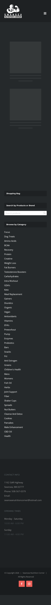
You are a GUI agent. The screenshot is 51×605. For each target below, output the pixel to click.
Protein (7, 254)
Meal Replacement (13, 294)
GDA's (7, 285)
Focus (7, 232)
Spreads (8, 405)
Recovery (8, 249)
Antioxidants (10, 316)
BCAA (6, 245)
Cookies (8, 418)
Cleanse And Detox (13, 413)
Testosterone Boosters (15, 271)
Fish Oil (8, 382)
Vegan (7, 311)
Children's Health (12, 369)
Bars (6, 347)
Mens (6, 374)
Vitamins (8, 320)
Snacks (7, 351)
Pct (5, 356)
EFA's (6, 325)
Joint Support (10, 391)
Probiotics (9, 342)
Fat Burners (10, 267)
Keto (6, 289)
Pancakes (8, 422)
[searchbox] (25, 213)
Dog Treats (9, 236)
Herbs (7, 387)
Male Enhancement (13, 427)
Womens (8, 378)
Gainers (8, 298)
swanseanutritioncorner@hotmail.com (23, 500)
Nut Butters (9, 409)
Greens (7, 365)
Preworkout (10, 329)
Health (7, 436)
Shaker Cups (10, 400)
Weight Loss (10, 263)
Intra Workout (11, 280)
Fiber (6, 396)
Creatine (8, 258)
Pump (7, 334)
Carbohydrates (11, 276)
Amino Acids (10, 240)
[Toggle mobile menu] (45, 13)
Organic (8, 307)
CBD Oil (8, 431)
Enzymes (8, 338)
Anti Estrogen (10, 360)
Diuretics (8, 303)
